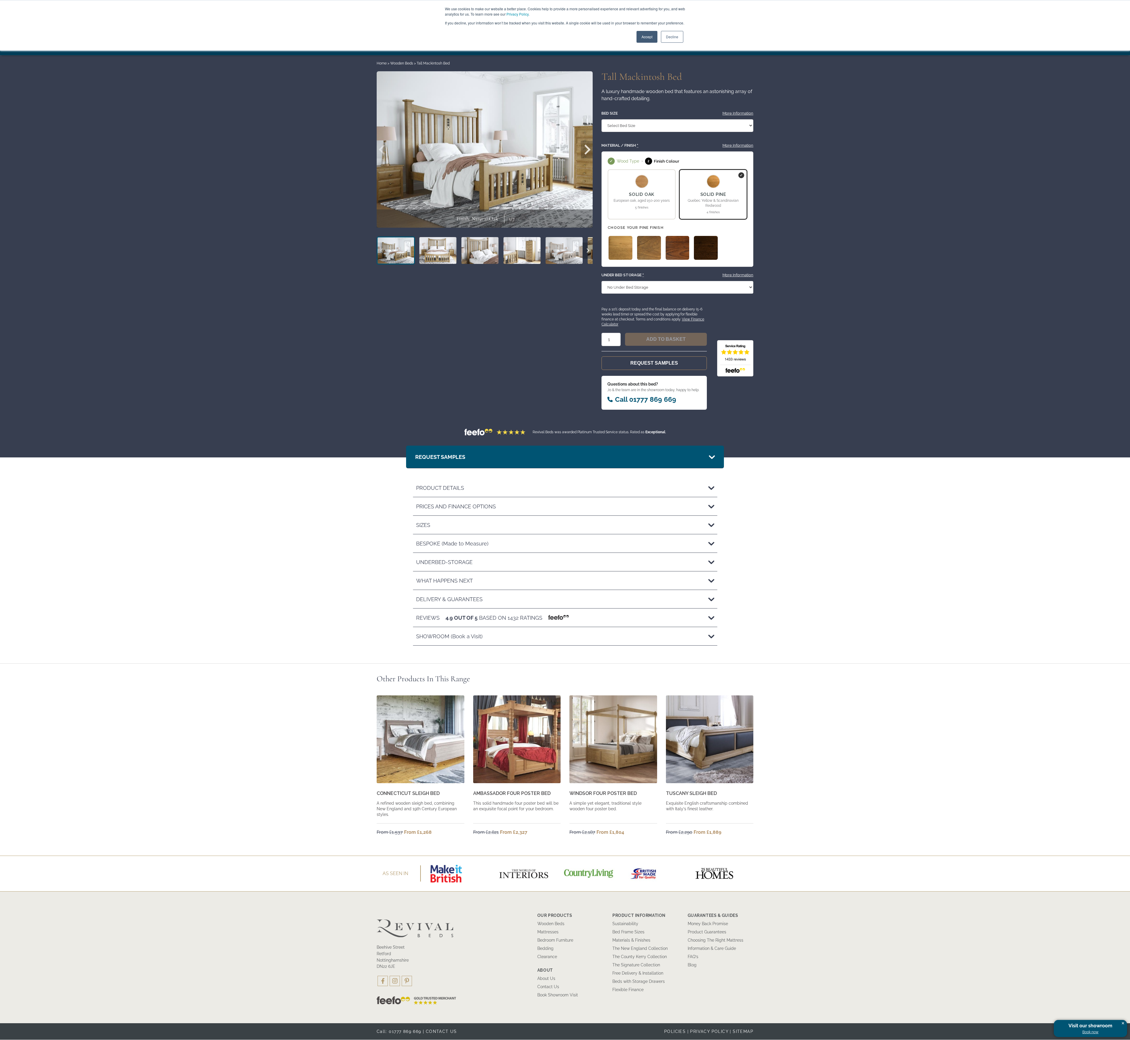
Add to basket (666, 339)
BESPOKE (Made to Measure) (452, 543)
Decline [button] (672, 36)
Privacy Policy (517, 13)
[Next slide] (587, 149)
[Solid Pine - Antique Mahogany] (677, 248)
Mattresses (548, 932)
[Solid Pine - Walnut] (706, 248)
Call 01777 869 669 (645, 399)
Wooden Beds (401, 63)
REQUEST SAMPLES (440, 457)
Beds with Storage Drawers (638, 981)
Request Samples (654, 363)
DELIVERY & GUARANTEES (449, 599)
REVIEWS (480, 618)
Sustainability (625, 923)
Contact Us (548, 986)
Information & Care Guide (712, 948)
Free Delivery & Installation (637, 973)
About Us (546, 978)
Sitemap (743, 1031)
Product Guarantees (707, 932)
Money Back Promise (708, 923)
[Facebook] (383, 981)
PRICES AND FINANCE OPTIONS (456, 506)
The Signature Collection (636, 965)
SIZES (423, 525)
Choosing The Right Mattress (715, 940)
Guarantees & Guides (713, 915)
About (545, 970)
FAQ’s (693, 956)
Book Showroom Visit (557, 995)
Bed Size (609, 113)
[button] (396, 250)
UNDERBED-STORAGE (444, 562)
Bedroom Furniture (555, 940)
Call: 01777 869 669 (399, 1031)
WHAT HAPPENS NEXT (444, 581)
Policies (675, 1031)
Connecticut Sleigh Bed (408, 793)
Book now (1090, 1032)
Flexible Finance (628, 989)
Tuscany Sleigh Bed (691, 793)
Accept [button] (647, 36)
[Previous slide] (382, 149)
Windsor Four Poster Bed (603, 793)
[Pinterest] (407, 981)
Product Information (639, 915)
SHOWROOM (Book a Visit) (449, 636)
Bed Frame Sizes (628, 932)
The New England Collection (640, 948)
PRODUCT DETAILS (440, 488)
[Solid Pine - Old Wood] (649, 248)
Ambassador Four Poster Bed (512, 793)
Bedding (545, 948)
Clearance (547, 956)
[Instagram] (395, 981)
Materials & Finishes (631, 940)
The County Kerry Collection (639, 956)
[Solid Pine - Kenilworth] (620, 248)
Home (382, 63)
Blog (692, 965)
